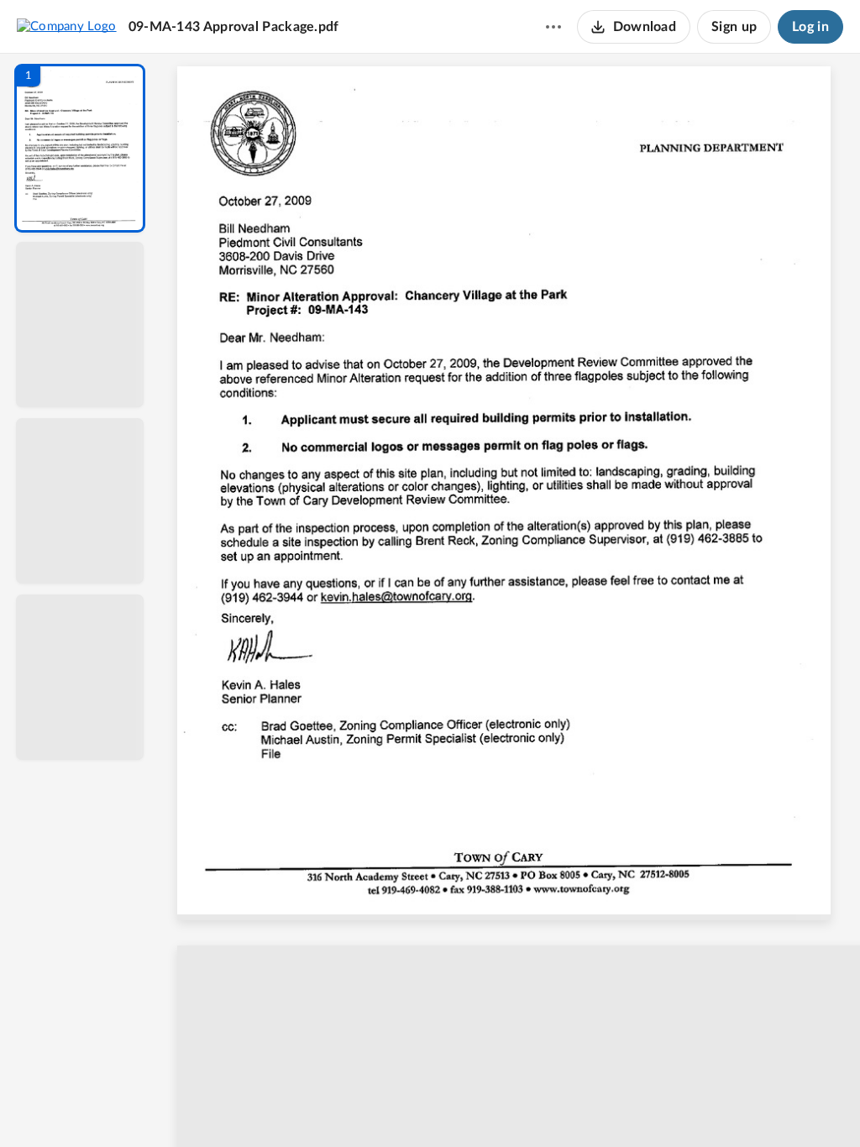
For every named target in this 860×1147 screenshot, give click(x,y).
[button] (80, 148)
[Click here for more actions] (553, 27)
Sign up (734, 27)
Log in (810, 27)
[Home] (67, 26)
